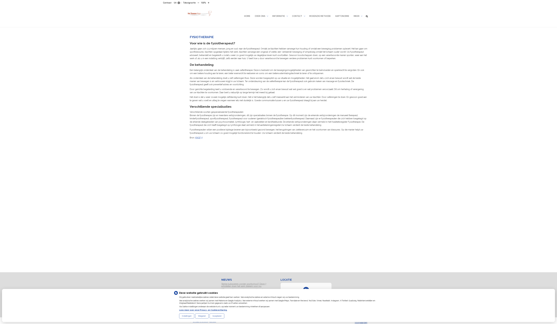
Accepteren (217, 316)
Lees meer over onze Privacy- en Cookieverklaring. (203, 310)
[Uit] (180, 3)
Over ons (260, 16)
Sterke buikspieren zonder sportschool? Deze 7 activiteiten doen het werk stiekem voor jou (243, 285)
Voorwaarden (361, 322)
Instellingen (187, 316)
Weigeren (202, 316)
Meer (356, 16)
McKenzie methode (320, 16)
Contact (297, 16)
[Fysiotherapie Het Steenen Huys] (200, 16)
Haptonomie (342, 16)
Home (247, 16)
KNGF (198, 137)
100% (203, 3)
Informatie (278, 16)
